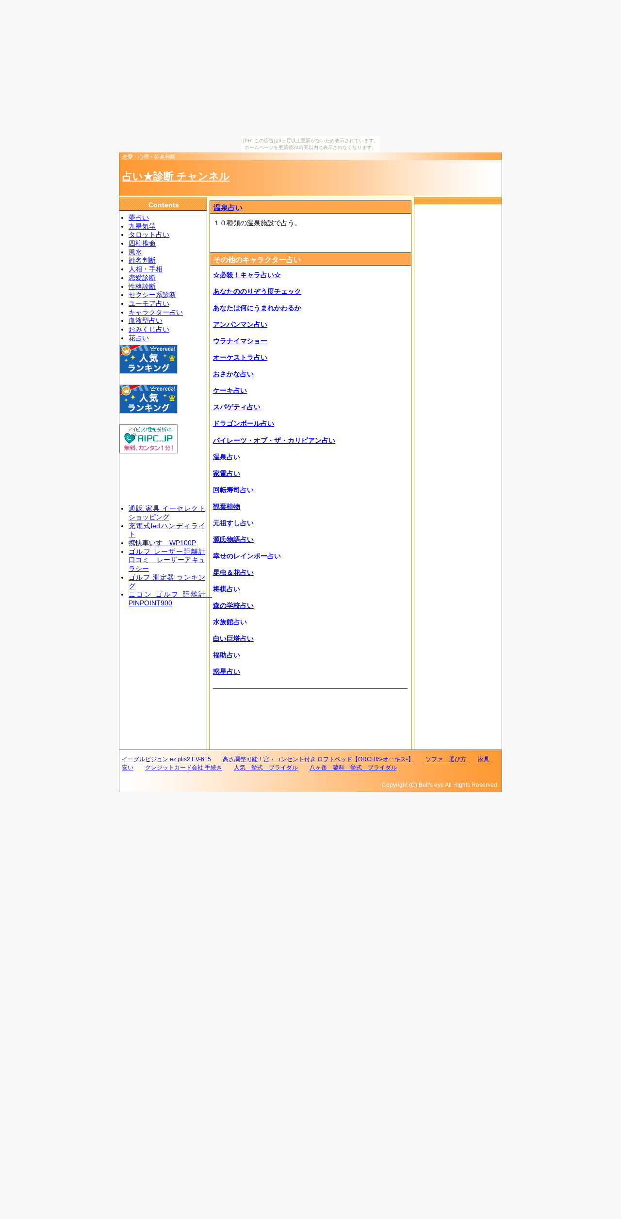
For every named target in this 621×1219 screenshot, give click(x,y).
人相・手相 (146, 269)
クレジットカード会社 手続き (183, 767)
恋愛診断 (142, 278)
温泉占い (228, 207)
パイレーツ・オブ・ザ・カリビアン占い (274, 440)
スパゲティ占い (237, 407)
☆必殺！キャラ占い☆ (247, 275)
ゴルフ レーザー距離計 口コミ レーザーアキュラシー (167, 560)
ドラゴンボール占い (243, 423)
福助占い (226, 655)
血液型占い (146, 320)
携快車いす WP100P (162, 543)
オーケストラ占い (240, 357)
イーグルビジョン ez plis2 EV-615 (166, 759)
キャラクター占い (156, 312)
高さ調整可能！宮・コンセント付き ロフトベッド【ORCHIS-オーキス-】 (318, 759)
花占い (139, 338)
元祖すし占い (233, 523)
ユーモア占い (149, 303)
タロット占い (149, 234)
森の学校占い (233, 605)
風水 (135, 252)
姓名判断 (142, 260)
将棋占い (226, 589)
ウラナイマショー (240, 341)
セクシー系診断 (152, 295)
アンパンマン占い (240, 324)
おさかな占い (233, 374)
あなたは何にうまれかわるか (257, 308)
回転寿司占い (233, 490)
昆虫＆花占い (233, 572)
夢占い (139, 217)
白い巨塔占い (233, 638)
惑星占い (226, 671)
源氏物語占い (233, 539)
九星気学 (142, 226)
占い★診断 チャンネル (176, 176)
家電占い (226, 473)
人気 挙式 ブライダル (266, 767)
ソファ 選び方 (445, 759)
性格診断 (142, 286)
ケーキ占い (230, 390)
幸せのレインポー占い (247, 556)
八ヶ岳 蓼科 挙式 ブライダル (353, 767)
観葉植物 (226, 506)
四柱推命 (142, 243)
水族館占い (230, 622)
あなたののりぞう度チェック (257, 291)
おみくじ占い (149, 329)
